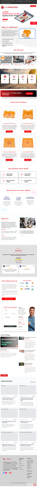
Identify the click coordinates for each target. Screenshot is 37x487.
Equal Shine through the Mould (7, 46)
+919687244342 (21, 319)
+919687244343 (21, 317)
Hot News (15, 396)
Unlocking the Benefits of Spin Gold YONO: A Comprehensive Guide (26, 399)
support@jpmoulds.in (7, 3)
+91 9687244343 (4, 21)
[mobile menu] (22, 6)
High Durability (5, 41)
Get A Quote (33, 6)
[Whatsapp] (22, 329)
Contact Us (21, 469)
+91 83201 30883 (21, 324)
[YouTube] (10, 473)
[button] (10, 39)
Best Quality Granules (7, 43)
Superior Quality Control (7, 39)
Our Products (21, 465)
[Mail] (8, 473)
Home (20, 461)
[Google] (20, 329)
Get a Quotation (4, 19)
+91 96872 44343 (21, 323)
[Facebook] (18, 329)
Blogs (20, 467)
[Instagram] (6, 473)
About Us (21, 463)
